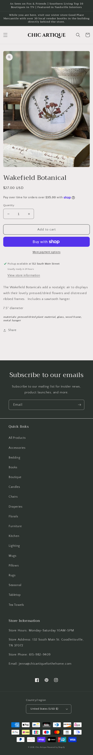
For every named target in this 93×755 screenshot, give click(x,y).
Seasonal (15, 585)
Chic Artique (40, 747)
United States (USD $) (44, 708)
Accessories (17, 448)
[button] (5, 35)
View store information (24, 275)
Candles (14, 487)
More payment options (47, 252)
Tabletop (15, 595)
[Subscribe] (79, 405)
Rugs (12, 575)
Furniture (15, 526)
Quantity (8, 205)
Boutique (15, 477)
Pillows (14, 565)
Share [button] (12, 330)
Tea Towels (16, 605)
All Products (17, 438)
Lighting (14, 546)
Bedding (14, 457)
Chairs (13, 496)
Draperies (15, 506)
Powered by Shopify (56, 747)
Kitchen (14, 536)
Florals (13, 516)
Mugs (12, 556)
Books (13, 467)
